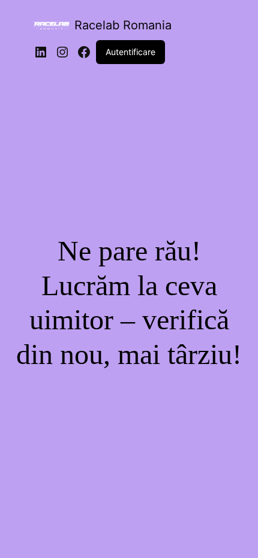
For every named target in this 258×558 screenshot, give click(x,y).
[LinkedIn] (41, 52)
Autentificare (130, 52)
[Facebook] (84, 52)
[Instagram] (62, 52)
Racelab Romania (123, 25)
